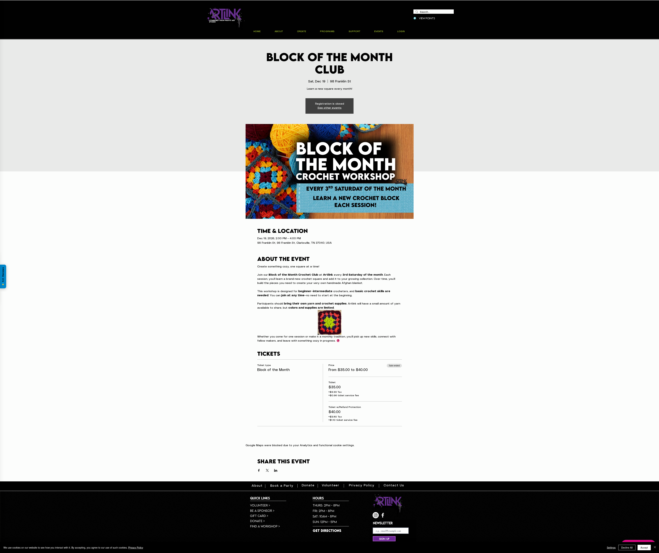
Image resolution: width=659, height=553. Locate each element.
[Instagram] (376, 515)
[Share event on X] (267, 470)
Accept (644, 547)
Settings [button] (611, 547)
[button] (379, 31)
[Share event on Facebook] (259, 470)
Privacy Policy (135, 547)
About (257, 485)
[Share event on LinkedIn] (275, 470)
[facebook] (383, 515)
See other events (329, 108)
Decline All (627, 547)
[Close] (655, 547)
